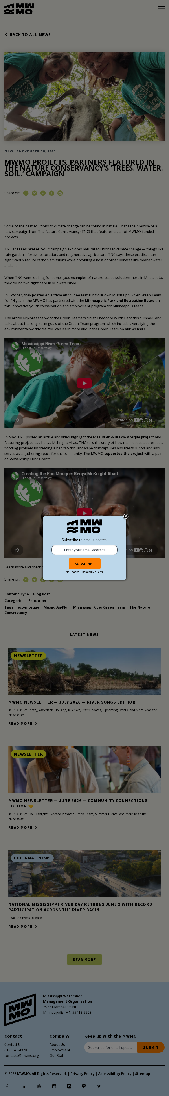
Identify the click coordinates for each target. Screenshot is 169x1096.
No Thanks (72, 572)
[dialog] (84, 548)
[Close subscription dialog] (126, 517)
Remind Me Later (92, 572)
